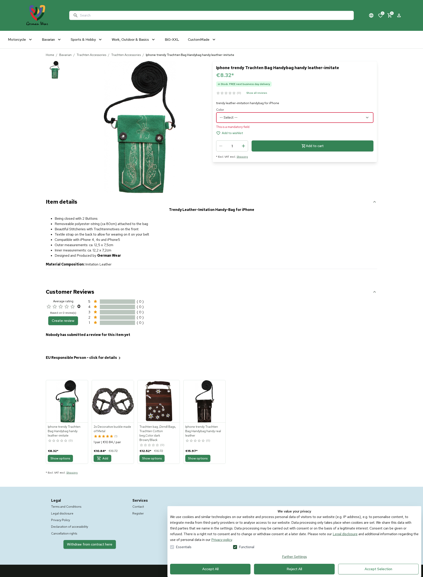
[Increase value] (243, 146)
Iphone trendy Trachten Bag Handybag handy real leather (203, 431)
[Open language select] (371, 15)
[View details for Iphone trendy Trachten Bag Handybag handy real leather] (205, 401)
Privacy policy (221, 539)
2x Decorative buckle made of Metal (112, 429)
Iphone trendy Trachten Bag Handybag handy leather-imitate (64, 431)
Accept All (210, 569)
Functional (246, 547)
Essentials (183, 547)
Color (220, 110)
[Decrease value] (220, 146)
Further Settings (294, 556)
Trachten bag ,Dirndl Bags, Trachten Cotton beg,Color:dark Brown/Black (157, 433)
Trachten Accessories (91, 55)
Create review (63, 320)
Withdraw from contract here (89, 544)
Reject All (294, 569)
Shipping (242, 157)
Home (50, 55)
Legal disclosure (345, 534)
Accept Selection (378, 569)
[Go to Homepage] (37, 15)
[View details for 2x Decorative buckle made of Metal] (113, 401)
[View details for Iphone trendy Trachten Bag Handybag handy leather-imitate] (67, 401)
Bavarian (65, 55)
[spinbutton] (232, 146)
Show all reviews (256, 93)
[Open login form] (399, 15)
